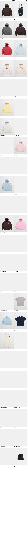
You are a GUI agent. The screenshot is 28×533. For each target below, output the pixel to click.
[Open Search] (25, 0)
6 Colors (16, 291)
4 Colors (2, 19)
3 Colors (2, 330)
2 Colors (16, 116)
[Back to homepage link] (13, 0)
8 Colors (2, 58)
